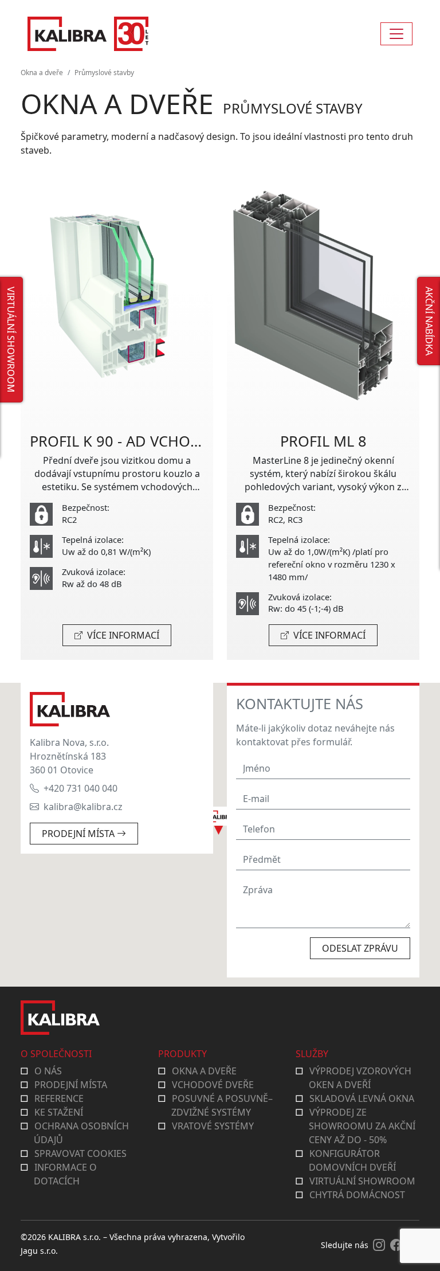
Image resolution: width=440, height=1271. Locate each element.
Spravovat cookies (80, 1153)
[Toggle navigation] (396, 33)
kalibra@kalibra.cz (83, 806)
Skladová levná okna (361, 1098)
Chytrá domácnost (357, 1194)
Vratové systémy (213, 1126)
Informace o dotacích (65, 1174)
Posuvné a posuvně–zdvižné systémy (222, 1105)
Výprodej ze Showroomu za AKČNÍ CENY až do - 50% (362, 1126)
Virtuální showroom (362, 1181)
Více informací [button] (122, 635)
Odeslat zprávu (360, 948)
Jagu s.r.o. (39, 1250)
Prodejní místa (70, 1084)
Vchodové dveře (213, 1084)
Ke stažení (58, 1112)
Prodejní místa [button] (79, 833)
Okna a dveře (42, 72)
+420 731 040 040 (80, 788)
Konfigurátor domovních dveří (352, 1160)
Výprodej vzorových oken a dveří (360, 1078)
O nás (48, 1071)
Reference (59, 1098)
